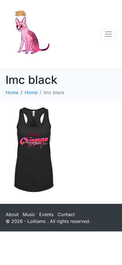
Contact (66, 214)
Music (29, 214)
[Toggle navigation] (108, 34)
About (12, 214)
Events (46, 214)
